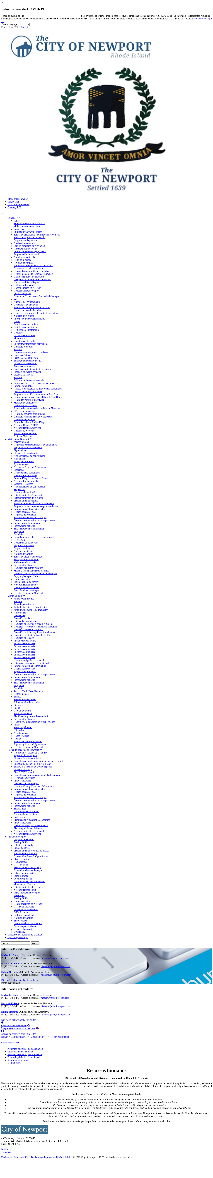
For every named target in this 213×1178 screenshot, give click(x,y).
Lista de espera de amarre (26, 582)
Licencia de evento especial (27, 372)
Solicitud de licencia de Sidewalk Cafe (33, 764)
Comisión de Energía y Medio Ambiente (33, 624)
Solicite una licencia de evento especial (33, 766)
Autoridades (20, 612)
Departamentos (21, 694)
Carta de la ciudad (22, 260)
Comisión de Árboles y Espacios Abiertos (34, 632)
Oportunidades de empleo (26, 811)
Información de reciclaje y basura (30, 251)
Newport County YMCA (26, 425)
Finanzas (18, 705)
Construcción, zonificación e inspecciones (34, 520)
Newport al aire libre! (24, 492)
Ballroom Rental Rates (25, 915)
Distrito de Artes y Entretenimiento (31, 825)
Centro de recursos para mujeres (29, 414)
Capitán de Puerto (22, 710)
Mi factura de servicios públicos (29, 223)
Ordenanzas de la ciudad (26, 304)
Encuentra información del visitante (31, 344)
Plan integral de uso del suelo (28, 828)
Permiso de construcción (26, 358)
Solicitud (18, 377)
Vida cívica (19, 458)
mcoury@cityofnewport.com (55, 958)
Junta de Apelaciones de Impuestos (31, 610)
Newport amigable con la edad (29, 660)
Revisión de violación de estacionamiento (34, 503)
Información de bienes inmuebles (30, 509)
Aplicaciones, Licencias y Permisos (31, 752)
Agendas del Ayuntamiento (27, 302)
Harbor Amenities (22, 579)
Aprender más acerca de (25, 248)
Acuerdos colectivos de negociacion (25, 1048)
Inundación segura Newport (27, 523)
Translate (24, 27)
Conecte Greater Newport (26, 290)
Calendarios (13, 201)
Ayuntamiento (21, 464)
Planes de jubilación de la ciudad (23, 1057)
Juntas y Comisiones (24, 461)
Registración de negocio (25, 755)
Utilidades (19, 730)
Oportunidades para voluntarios (29, 881)
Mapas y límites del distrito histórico (31, 570)
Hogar (4, 1036)
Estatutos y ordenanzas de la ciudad (31, 663)
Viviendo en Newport (18, 439)
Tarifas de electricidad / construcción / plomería (37, 234)
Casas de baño (21, 864)
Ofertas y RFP (14, 207)
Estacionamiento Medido (26, 500)
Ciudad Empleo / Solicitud (20, 1051)
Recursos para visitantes (25, 926)
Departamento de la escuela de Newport (33, 274)
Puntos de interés (22, 848)
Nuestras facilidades (23, 551)
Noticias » (6, 1149)
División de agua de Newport (28, 593)
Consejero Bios (21, 736)
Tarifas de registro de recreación (29, 237)
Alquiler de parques (23, 262)
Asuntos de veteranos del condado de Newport (37, 408)
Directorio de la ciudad (25, 341)
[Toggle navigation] (2, 213)
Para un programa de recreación (29, 246)
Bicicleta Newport (23, 436)
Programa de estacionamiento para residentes (36, 506)
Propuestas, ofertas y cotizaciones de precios (35, 383)
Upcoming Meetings (17, 937)
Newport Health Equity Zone (28, 428)
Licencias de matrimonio (26, 453)
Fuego (17, 708)
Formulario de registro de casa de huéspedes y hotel (39, 761)
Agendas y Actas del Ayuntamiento (31, 467)
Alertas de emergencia (25, 243)
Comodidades (20, 862)
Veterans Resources (23, 484)
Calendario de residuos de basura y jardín (34, 537)
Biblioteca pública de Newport (29, 276)
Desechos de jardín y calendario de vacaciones (36, 313)
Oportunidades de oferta (25, 814)
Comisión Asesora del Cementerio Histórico (35, 626)
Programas (19, 531)
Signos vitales (20, 450)
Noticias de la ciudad (24, 316)
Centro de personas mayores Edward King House (38, 397)
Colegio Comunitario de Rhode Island (32, 279)
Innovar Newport (22, 293)
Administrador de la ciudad (27, 702)
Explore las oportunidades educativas (32, 271)
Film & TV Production (25, 772)
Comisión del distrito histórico (28, 568)
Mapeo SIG (19, 489)
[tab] (106, 1043)
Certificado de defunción (26, 327)
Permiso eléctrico (22, 355)
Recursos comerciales (24, 778)
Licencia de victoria (23, 374)
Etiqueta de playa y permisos (28, 232)
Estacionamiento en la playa (27, 867)
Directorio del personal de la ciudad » (19, 980)
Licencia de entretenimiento (27, 758)
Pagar (16, 220)
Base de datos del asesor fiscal (28, 268)
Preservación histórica (24, 526)
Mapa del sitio (65, 1157)
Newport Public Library (25, 475)
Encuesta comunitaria (24, 643)
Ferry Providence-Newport (27, 590)
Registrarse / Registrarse (25, 240)
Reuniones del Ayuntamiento (28, 741)
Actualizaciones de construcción (29, 456)
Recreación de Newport (25, 433)
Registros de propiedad (25, 514)
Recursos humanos (23, 713)
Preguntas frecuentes (24, 545)
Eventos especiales (23, 878)
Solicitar (18, 349)
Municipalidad (15, 596)
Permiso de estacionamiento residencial (33, 369)
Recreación (19, 540)
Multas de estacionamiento (27, 226)
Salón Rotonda (21, 876)
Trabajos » (6, 1152)
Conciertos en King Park (26, 542)
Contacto (18, 332)
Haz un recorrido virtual (25, 853)
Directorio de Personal (18, 204)
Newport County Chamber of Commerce (34, 786)
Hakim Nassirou (9, 972)
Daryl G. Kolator (10, 963)
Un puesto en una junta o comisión (31, 352)
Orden (17, 321)
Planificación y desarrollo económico (32, 716)
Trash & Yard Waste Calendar (28, 691)
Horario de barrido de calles (27, 310)
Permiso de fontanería (24, 366)
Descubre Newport (23, 346)
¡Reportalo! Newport (17, 199)
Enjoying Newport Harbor (27, 576)
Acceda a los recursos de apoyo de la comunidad (38, 388)
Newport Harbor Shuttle (26, 584)
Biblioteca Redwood (24, 285)
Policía (17, 724)
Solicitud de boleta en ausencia (29, 380)
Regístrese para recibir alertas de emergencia (35, 444)
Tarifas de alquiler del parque (28, 556)
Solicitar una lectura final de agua (30, 517)
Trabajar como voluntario (26, 559)
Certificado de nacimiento (26, 324)
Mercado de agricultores (25, 402)
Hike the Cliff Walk (23, 845)
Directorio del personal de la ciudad (24, 934)
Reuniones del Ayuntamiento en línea (32, 307)
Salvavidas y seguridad (25, 873)
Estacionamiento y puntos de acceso (31, 850)
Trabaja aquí (20, 808)
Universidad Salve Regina (26, 282)
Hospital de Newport (24, 430)
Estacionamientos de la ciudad (28, 498)
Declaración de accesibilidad (15, 1157)
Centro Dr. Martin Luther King (29, 400)
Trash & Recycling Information (29, 528)
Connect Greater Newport (26, 783)
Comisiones (19, 615)
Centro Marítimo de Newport (28, 904)
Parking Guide (21, 842)
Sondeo (17, 696)
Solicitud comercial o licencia (28, 360)
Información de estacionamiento (29, 318)
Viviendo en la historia (25, 562)
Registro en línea (22, 548)
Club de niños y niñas (24, 419)
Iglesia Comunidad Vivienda (28, 391)
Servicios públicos (23, 727)
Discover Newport (23, 929)
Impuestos (19, 229)
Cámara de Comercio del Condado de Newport (37, 296)
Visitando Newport (17, 836)
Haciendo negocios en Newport (23, 750)
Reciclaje (18, 534)
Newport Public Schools (26, 481)
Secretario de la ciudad (25, 699)
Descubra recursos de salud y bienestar (33, 416)
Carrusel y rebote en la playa (28, 870)
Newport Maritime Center (26, 587)
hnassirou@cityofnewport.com (56, 974)
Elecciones (19, 470)
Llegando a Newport (24, 839)
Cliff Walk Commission (25, 621)
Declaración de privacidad (44, 1157)
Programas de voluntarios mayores (18, 1028)
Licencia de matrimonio (25, 363)
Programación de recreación (27, 254)
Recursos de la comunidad (27, 472)
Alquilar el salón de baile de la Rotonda (33, 265)
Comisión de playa (23, 618)
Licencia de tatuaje (23, 769)
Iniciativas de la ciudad (25, 640)
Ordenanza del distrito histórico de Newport (35, 573)
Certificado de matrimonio (26, 330)
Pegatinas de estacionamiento (28, 447)
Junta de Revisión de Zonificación (30, 607)
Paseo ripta (19, 895)
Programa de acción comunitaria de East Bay (36, 394)
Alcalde (17, 738)
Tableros (18, 601)
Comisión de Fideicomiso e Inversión (32, 635)
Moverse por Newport (25, 884)
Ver (15, 299)
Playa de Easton (21, 859)
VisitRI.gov (19, 932)
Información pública (24, 386)
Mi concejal (19, 338)
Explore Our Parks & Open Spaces (31, 856)
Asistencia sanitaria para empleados (18, 1034)
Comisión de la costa (24, 638)
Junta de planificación (24, 604)
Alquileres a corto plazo (25, 257)
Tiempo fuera (14, 1062)
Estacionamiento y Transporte (28, 495)
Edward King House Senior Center (31, 478)
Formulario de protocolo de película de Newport (37, 775)
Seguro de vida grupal (18, 1060)
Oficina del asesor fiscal (25, 512)
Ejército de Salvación (24, 411)
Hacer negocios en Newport (27, 288)
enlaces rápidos (21, 442)
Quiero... (12, 218)
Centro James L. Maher (25, 405)
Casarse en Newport (24, 906)
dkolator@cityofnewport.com (55, 966)
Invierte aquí (20, 817)
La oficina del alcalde (24, 335)
